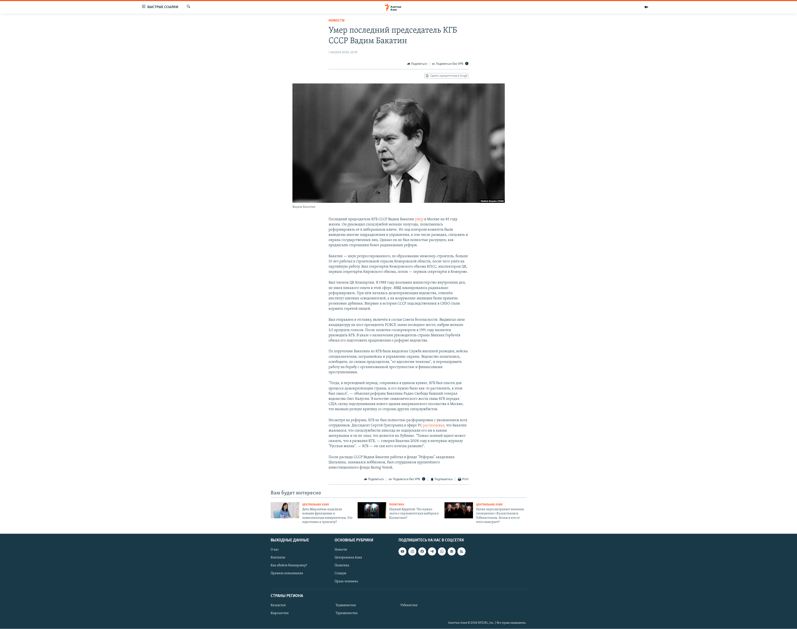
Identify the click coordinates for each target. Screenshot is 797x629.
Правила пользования (287, 573)
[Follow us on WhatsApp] (442, 552)
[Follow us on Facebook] (422, 552)
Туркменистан (347, 613)
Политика (396, 504)
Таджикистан (346, 605)
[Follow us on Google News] (452, 552)
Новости (337, 21)
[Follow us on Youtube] (402, 552)
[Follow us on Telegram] (432, 552)
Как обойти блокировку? (289, 565)
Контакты (278, 557)
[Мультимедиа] (646, 7)
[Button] (417, 64)
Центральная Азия (315, 504)
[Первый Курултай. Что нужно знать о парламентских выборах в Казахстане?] (372, 510)
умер (419, 219)
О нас (275, 550)
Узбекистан (409, 605)
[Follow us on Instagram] (412, 552)
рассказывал (433, 425)
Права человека (346, 581)
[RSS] (461, 552)
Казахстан (278, 605)
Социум (340, 573)
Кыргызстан (280, 613)
